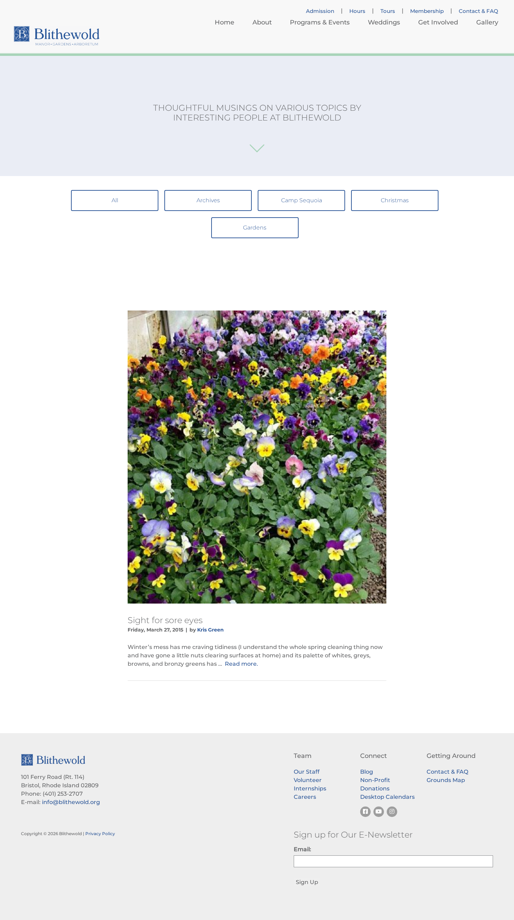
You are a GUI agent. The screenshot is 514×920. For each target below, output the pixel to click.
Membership (427, 11)
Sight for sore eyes (165, 620)
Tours (387, 11)
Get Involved (438, 22)
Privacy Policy (100, 833)
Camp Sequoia (301, 200)
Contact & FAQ (478, 11)
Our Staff (307, 771)
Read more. (241, 663)
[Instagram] (392, 811)
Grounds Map (446, 780)
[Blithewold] (56, 35)
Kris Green (210, 630)
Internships (310, 788)
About (262, 22)
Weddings (384, 22)
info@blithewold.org (71, 802)
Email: (302, 849)
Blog (366, 771)
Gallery (487, 22)
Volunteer (308, 780)
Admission (320, 11)
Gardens (254, 227)
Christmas (395, 200)
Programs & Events (320, 22)
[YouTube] (378, 811)
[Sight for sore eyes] (257, 457)
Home (224, 22)
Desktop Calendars (387, 797)
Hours (357, 11)
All (115, 200)
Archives (208, 200)
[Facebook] (365, 811)
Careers (305, 797)
